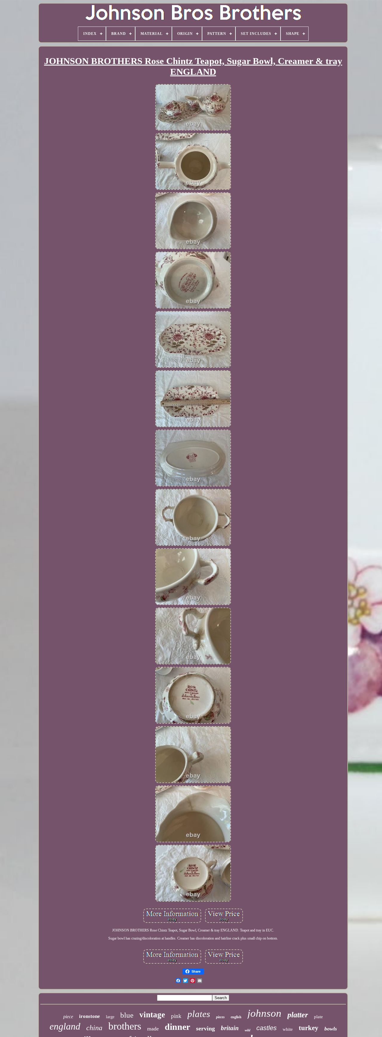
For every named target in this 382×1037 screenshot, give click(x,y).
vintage (152, 1014)
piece (68, 1016)
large (110, 1017)
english (236, 1017)
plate (318, 1016)
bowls (330, 1029)
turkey (308, 1028)
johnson (264, 1013)
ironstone (89, 1016)
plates (198, 1014)
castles (266, 1028)
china (94, 1028)
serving (205, 1028)
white (288, 1029)
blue (126, 1015)
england (65, 1026)
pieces (220, 1017)
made (153, 1029)
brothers (124, 1026)
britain (230, 1028)
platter (297, 1014)
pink (176, 1016)
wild (247, 1030)
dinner (177, 1027)
